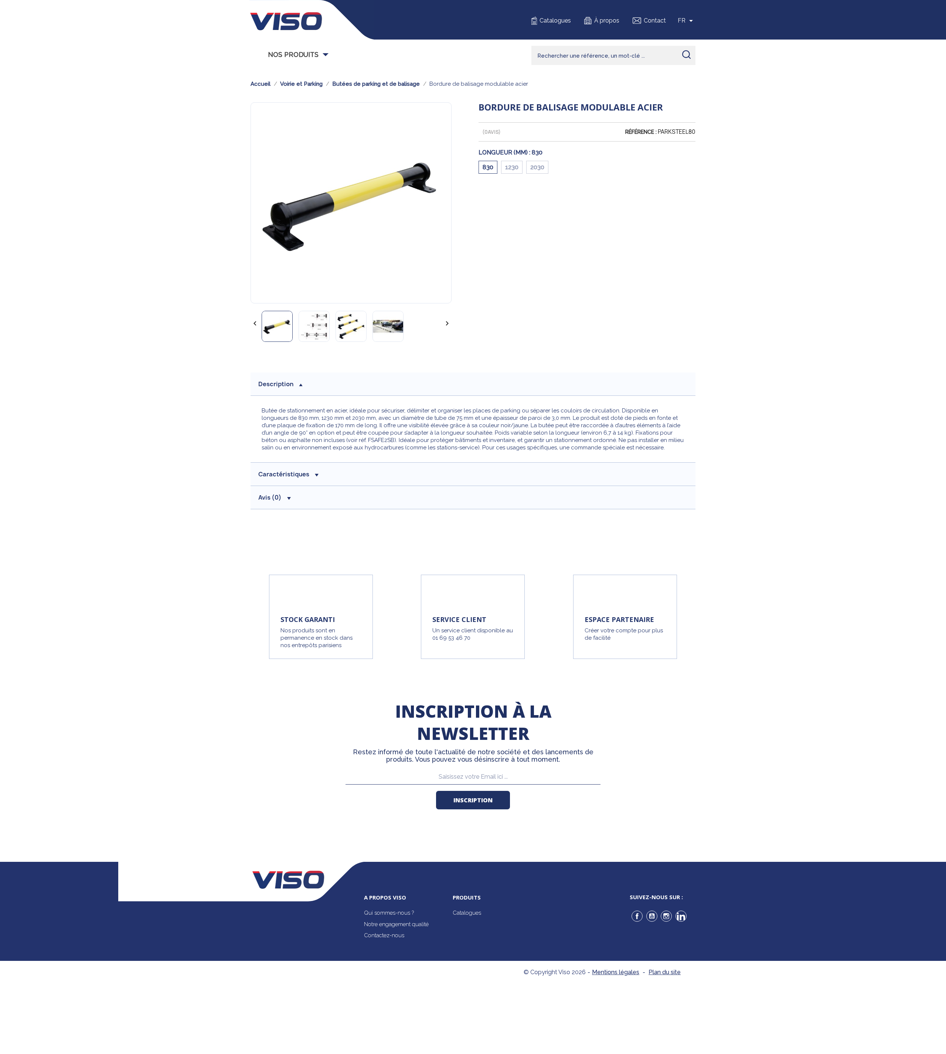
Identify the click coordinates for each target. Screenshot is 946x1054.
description (275, 384)
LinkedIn (681, 916)
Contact (655, 20)
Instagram (666, 916)
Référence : (641, 132)
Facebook (637, 916)
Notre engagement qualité (396, 924)
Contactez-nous (384, 935)
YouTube (651, 916)
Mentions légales (615, 972)
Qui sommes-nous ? (389, 912)
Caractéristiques (283, 474)
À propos (606, 20)
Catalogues (555, 20)
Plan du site (665, 972)
